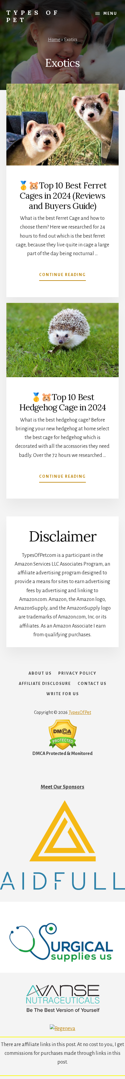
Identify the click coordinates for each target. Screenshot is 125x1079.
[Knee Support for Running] (62, 888)
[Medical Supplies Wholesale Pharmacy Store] (62, 971)
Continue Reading (62, 276)
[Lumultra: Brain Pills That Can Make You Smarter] (62, 1011)
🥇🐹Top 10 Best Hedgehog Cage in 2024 (62, 402)
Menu (110, 13)
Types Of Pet (33, 16)
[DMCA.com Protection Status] (63, 748)
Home (54, 39)
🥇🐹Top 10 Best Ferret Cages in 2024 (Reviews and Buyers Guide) (62, 195)
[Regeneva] (62, 1028)
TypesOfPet (80, 712)
